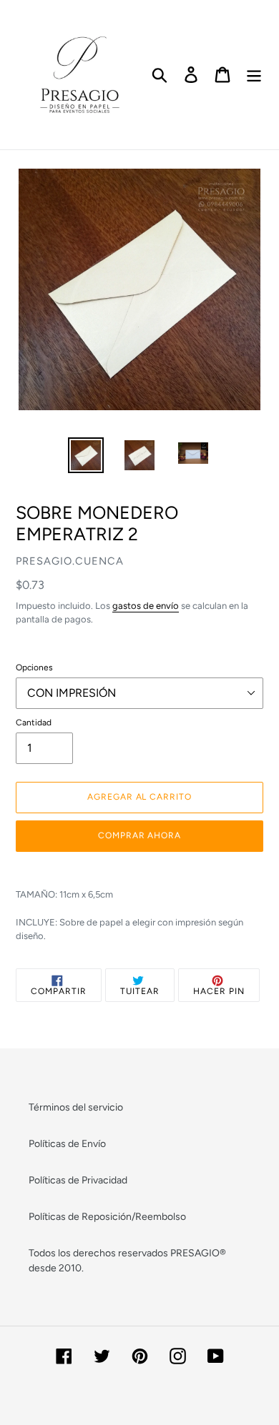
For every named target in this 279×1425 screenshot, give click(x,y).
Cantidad (34, 723)
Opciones (34, 667)
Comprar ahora (139, 835)
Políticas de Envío (67, 1144)
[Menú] (254, 74)
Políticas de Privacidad (78, 1180)
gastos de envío (145, 605)
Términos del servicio (76, 1107)
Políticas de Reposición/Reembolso (107, 1217)
